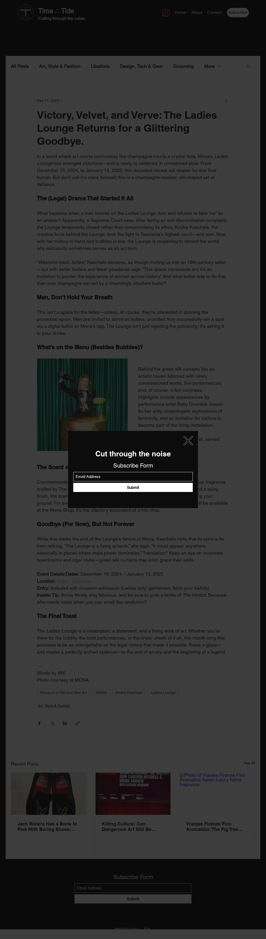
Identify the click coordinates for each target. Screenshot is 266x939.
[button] (188, 440)
